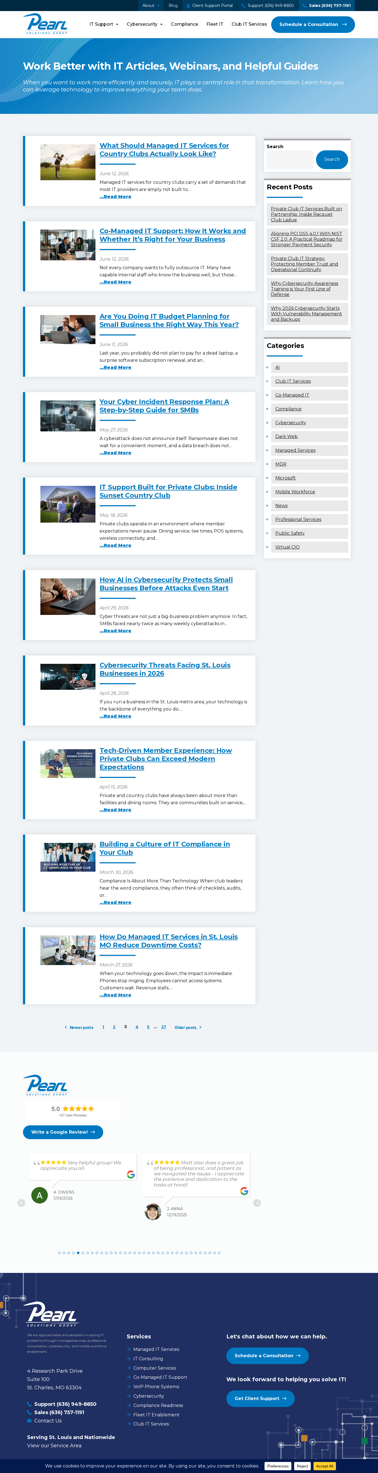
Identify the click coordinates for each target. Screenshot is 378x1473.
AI (277, 367)
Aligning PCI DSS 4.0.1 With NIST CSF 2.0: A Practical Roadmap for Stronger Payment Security (307, 239)
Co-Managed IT (292, 395)
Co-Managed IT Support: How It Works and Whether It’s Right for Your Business (173, 235)
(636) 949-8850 (77, 1404)
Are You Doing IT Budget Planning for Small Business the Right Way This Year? (169, 320)
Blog (173, 5)
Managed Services (295, 450)
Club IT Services (249, 24)
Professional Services (298, 519)
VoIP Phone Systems (156, 1386)
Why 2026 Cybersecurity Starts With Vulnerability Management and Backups (306, 314)
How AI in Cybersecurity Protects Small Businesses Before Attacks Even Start (166, 584)
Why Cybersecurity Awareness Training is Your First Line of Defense (304, 289)
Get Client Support (257, 1398)
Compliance (184, 24)
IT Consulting (148, 1358)
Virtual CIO (287, 547)
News (281, 505)
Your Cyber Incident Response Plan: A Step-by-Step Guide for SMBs (164, 406)
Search (275, 146)
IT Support (101, 24)
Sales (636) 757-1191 (329, 5)
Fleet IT (214, 24)
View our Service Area (54, 1446)
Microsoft (285, 478)
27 (163, 1026)
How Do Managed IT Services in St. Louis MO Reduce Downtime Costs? (169, 941)
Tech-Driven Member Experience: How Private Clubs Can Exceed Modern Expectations (166, 758)
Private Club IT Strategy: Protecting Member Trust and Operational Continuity (304, 264)
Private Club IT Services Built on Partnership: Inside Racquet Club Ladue (306, 214)
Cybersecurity (142, 24)
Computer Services (154, 1368)
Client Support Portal (212, 5)
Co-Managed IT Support (160, 1377)
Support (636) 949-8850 (270, 5)
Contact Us (48, 1421)
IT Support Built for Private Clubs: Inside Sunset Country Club (168, 491)
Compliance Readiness (158, 1405)
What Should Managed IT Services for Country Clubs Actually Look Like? (164, 149)
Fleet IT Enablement (156, 1414)
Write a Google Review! (59, 1132)
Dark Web (286, 436)
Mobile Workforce (295, 491)
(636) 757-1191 (67, 1412)
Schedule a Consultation (309, 24)
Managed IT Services (156, 1349)
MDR (280, 464)
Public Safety (290, 533)
